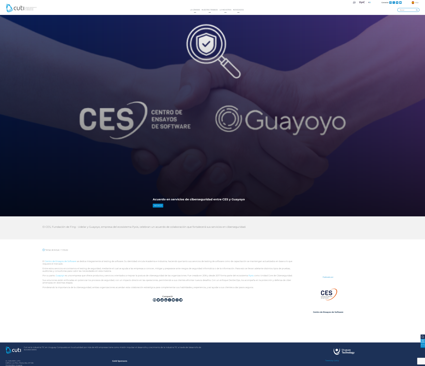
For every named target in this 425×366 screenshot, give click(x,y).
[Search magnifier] (416, 10)
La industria (225, 10)
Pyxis (251, 275)
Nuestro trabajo (210, 10)
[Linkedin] (165, 300)
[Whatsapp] (169, 300)
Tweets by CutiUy (332, 361)
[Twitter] (158, 300)
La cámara (195, 10)
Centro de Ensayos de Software (60, 261)
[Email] (173, 300)
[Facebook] (154, 300)
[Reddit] (162, 300)
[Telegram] (181, 300)
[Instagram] (177, 300)
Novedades (238, 10)
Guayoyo (60, 275)
